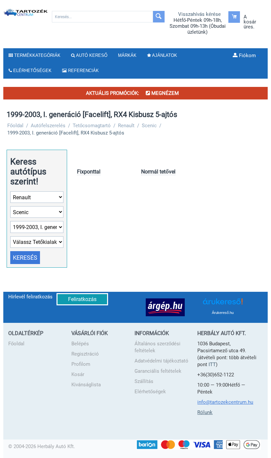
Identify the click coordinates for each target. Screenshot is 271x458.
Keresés (25, 257)
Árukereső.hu (223, 313)
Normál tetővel (158, 172)
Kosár (77, 374)
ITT (212, 364)
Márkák (127, 55)
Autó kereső (91, 55)
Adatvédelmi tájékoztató (161, 361)
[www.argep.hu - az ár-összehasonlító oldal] (165, 307)
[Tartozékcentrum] (25, 12)
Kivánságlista (86, 385)
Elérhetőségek (150, 392)
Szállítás (144, 381)
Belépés (80, 344)
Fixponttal (88, 172)
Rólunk (205, 412)
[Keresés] (159, 16)
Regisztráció (85, 354)
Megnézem (164, 93)
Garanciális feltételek (158, 371)
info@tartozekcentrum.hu (225, 402)
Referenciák (83, 70)
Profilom (80, 364)
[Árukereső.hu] (223, 303)
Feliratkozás (82, 299)
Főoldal (16, 344)
